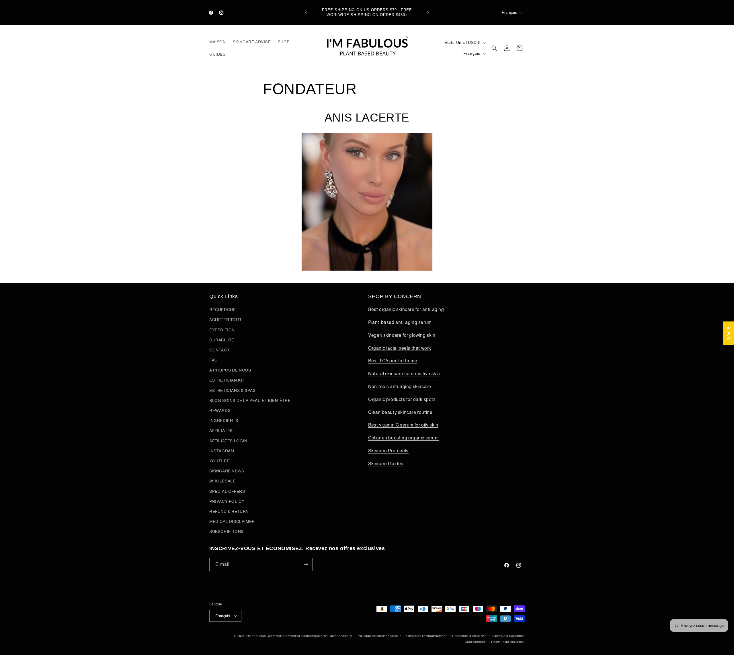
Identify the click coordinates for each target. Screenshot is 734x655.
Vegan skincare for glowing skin (402, 335)
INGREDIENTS (223, 420)
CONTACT (219, 350)
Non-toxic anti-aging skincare (399, 386)
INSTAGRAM (221, 451)
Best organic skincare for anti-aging (406, 309)
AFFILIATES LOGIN (228, 441)
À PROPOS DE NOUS (230, 370)
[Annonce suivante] (428, 12)
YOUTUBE (219, 461)
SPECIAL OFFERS (227, 491)
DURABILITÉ (221, 340)
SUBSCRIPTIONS (226, 531)
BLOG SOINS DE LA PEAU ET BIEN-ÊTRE (249, 400)
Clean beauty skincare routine (400, 412)
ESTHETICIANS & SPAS (232, 390)
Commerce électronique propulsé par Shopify (317, 636)
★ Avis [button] (728, 333)
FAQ (213, 360)
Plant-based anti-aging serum (400, 322)
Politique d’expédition (508, 636)
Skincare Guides (385, 463)
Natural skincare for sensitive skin (404, 373)
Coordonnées (475, 642)
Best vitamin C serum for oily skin (403, 425)
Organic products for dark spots (402, 399)
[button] (494, 48)
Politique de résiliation (508, 642)
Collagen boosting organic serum (403, 437)
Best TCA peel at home (392, 360)
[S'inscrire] (306, 564)
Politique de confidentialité (378, 636)
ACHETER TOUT (225, 319)
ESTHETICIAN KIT (227, 380)
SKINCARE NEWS (226, 471)
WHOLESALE (222, 481)
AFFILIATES (221, 430)
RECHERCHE (222, 309)
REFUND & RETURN (229, 511)
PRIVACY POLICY (226, 501)
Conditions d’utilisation (469, 636)
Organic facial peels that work (399, 348)
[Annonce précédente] (306, 12)
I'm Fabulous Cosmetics (264, 636)
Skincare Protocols (388, 450)
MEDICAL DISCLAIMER (232, 521)
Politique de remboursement (424, 636)
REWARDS (220, 410)
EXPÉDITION (222, 330)
